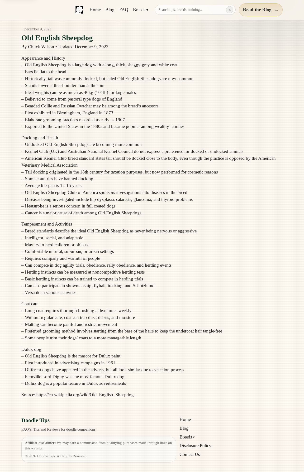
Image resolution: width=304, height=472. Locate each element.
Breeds (139, 9)
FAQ (123, 9)
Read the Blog (261, 9)
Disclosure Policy (195, 445)
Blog (109, 9)
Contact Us (190, 454)
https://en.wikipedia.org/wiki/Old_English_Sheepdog (85, 394)
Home (95, 9)
